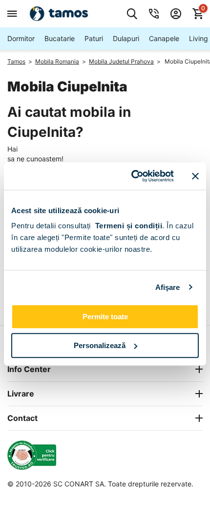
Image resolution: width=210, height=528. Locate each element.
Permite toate (105, 316)
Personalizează (100, 345)
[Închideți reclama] (195, 176)
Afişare (167, 287)
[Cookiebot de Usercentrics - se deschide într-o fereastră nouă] (132, 176)
